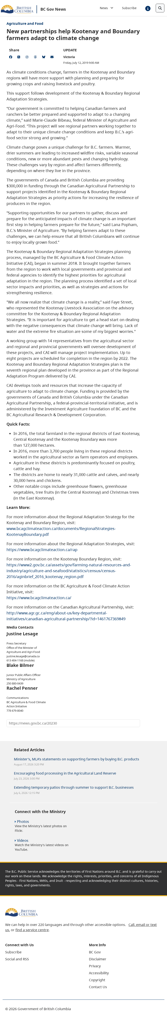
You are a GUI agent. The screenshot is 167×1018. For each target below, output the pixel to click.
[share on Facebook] (11, 57)
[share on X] (19, 57)
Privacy (95, 966)
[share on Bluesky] (44, 57)
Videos (22, 840)
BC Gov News (53, 9)
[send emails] (52, 57)
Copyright (97, 980)
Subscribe (129, 8)
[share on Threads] (36, 57)
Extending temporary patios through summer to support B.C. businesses (74, 787)
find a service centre (32, 929)
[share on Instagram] (28, 57)
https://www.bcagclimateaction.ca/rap (42, 549)
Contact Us (98, 986)
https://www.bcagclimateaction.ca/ (39, 597)
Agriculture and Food (25, 23)
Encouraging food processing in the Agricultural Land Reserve (65, 773)
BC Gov (95, 952)
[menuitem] (41, 952)
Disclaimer (97, 959)
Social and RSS (17, 959)
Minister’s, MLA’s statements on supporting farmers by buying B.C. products (76, 759)
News (105, 8)
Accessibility (99, 973)
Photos (23, 821)
